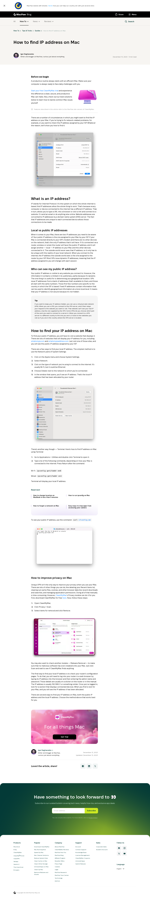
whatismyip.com (37, 341)
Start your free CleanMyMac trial (44, 91)
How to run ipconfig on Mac (79, 495)
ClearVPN (16, 858)
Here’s (50, 6)
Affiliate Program (60, 858)
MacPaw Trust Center (62, 875)
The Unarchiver (18, 867)
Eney (15, 849)
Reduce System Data (41, 858)
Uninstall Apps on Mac (41, 866)
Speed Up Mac (38, 852)
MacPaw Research (61, 872)
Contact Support (80, 849)
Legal (56, 869)
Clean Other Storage (41, 864)
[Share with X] (95, 766)
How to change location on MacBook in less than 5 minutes (45, 496)
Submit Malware (80, 864)
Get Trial (64, 737)
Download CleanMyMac (41, 846)
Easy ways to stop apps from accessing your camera (79, 507)
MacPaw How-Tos (60, 852)
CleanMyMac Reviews (62, 849)
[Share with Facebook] (83, 766)
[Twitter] (119, 853)
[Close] (4, 6)
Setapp (16, 861)
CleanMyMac (61, 595)
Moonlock (17, 846)
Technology (58, 878)
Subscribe (91, 811)
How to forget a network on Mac (46, 506)
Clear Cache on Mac (40, 861)
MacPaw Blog (59, 855)
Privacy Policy (93, 817)
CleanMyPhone (19, 855)
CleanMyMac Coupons (82, 858)
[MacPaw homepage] (15, 892)
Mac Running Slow (40, 849)
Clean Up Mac (38, 869)
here (64, 598)
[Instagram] (124, 848)
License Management (82, 855)
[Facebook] (119, 848)
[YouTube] (124, 853)
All (14, 21)
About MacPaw (59, 846)
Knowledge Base (80, 852)
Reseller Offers (59, 861)
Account (78, 846)
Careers (57, 866)
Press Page (58, 864)
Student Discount (102, 849)
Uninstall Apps (80, 861)
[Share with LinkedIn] (89, 766)
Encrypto (16, 870)
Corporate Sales (101, 846)
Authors (57, 881)
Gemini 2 (16, 864)
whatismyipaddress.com (58, 341)
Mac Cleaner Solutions (41, 855)
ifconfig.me (84, 520)
